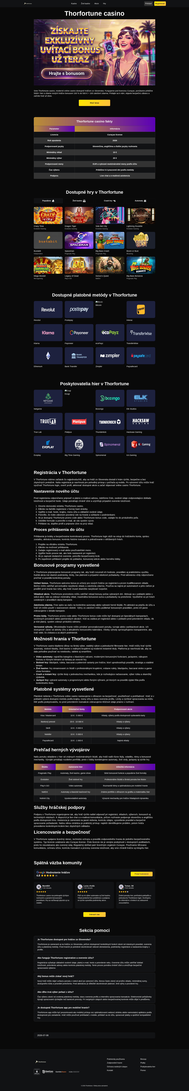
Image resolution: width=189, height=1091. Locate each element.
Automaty (139, 201)
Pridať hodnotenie (142, 874)
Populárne (46, 201)
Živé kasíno (77, 201)
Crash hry (108, 201)
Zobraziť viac (94, 914)
